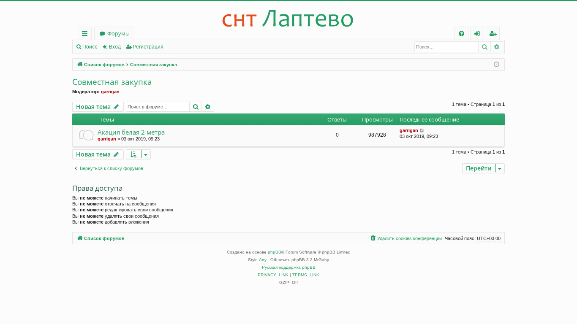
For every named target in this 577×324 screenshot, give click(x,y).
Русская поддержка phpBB (289, 267)
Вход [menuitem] (479, 35)
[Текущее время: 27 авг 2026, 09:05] (496, 65)
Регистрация (148, 47)
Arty (263, 259)
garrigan (110, 91)
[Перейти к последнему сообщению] (422, 130)
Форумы (118, 33)
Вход (115, 47)
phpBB (274, 252)
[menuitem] (461, 33)
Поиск (89, 47)
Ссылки (86, 35)
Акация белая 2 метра (131, 132)
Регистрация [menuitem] (494, 35)
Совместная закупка (112, 82)
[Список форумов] (288, 14)
